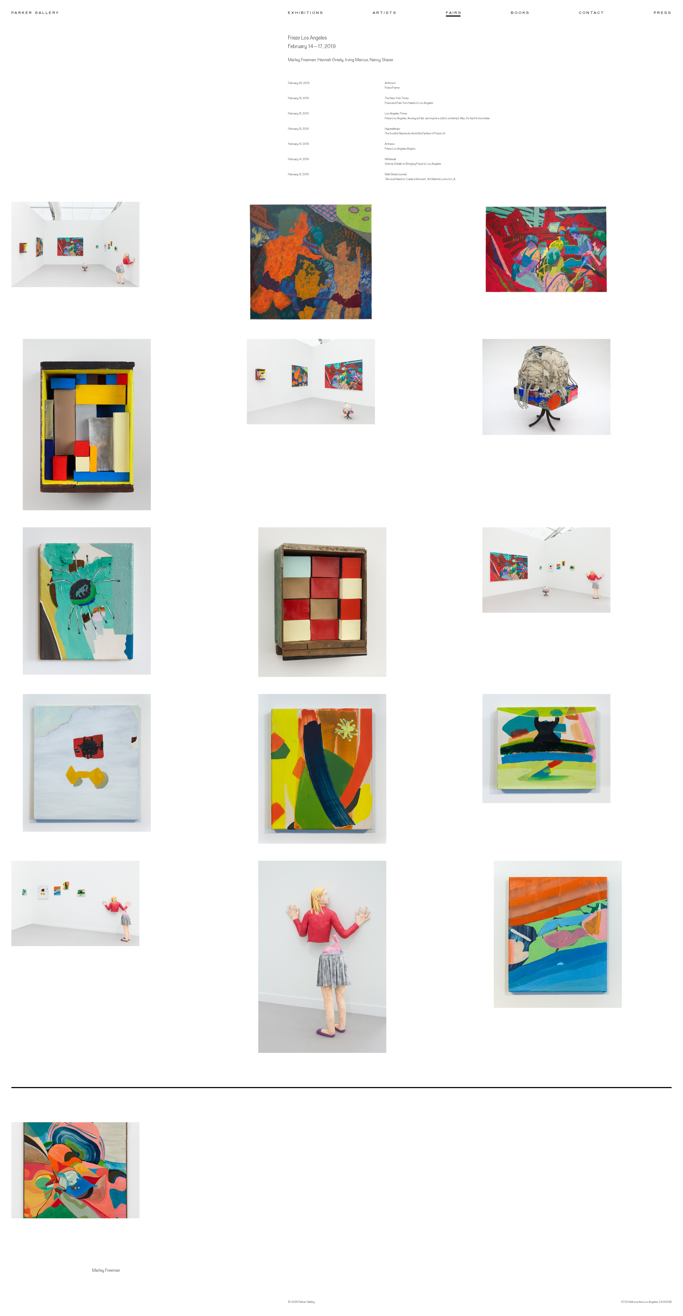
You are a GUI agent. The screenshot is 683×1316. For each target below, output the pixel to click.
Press (663, 13)
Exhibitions (306, 13)
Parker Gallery (35, 13)
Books (520, 13)
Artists (385, 13)
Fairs (454, 13)
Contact (592, 13)
